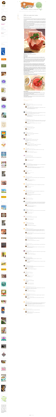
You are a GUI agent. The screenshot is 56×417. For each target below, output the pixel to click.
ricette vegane (18, 19)
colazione (18, 16)
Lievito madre (23, 11)
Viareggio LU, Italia (26, 100)
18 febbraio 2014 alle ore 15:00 (31, 224)
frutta (17, 17)
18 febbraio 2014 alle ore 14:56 (31, 186)
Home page (20, 11)
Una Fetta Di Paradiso (27, 148)
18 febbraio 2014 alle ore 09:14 (30, 265)
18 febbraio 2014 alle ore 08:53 (28, 250)
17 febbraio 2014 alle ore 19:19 (31, 126)
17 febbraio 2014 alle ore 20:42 (31, 172)
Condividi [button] (18, 14)
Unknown (26, 176)
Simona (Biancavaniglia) (27, 119)
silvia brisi (26, 190)
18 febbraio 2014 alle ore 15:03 (31, 260)
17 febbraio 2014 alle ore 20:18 (29, 163)
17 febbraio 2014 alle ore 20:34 (29, 176)
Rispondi (26, 110)
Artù (25, 250)
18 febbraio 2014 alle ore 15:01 (31, 232)
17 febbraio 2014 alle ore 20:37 (31, 114)
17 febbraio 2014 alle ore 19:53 (32, 148)
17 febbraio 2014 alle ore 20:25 (29, 170)
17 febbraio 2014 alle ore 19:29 (30, 132)
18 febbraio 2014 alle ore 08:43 (31, 228)
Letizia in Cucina (26, 126)
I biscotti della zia (2, 28)
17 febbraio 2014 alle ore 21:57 (30, 209)
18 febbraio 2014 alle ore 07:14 (31, 222)
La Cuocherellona (26, 228)
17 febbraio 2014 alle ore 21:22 (29, 190)
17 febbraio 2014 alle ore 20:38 (31, 128)
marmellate (18, 18)
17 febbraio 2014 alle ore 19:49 (29, 138)
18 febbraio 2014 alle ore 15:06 (31, 296)
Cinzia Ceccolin (26, 132)
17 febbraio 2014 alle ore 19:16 (32, 119)
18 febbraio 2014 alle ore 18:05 (31, 311)
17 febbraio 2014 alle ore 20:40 (31, 151)
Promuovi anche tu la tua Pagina (3, 29)
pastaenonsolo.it (26, 265)
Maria (25, 163)
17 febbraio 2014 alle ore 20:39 (31, 143)
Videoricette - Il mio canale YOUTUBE (32, 11)
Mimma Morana (26, 222)
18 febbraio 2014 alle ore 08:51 (29, 243)
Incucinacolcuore (26, 209)
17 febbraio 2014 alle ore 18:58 (29, 111)
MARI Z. (26, 111)
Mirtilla (26, 170)
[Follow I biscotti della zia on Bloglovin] (3, 24)
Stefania (26, 138)
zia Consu (28, 106)
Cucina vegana (26, 11)
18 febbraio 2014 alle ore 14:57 (31, 193)
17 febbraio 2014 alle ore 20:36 (31, 106)
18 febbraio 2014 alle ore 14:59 (31, 218)
